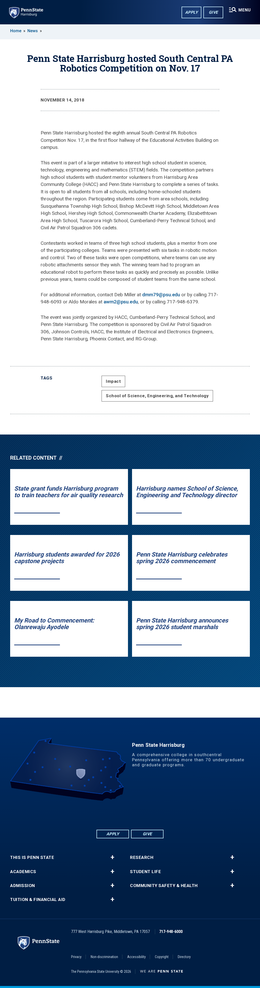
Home (15, 30)
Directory (184, 957)
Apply (191, 12)
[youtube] (143, 815)
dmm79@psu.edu (161, 295)
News (32, 30)
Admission (22, 885)
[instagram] (156, 815)
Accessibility (136, 957)
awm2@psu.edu (121, 302)
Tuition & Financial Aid (38, 899)
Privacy (76, 957)
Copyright (162, 957)
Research (141, 857)
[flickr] (130, 815)
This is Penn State (32, 857)
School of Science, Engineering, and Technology (157, 395)
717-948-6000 (171, 931)
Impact (113, 381)
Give (213, 12)
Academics (23, 871)
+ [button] (112, 857)
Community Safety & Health (164, 885)
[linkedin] (116, 815)
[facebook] (103, 815)
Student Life (145, 871)
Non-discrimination (104, 957)
